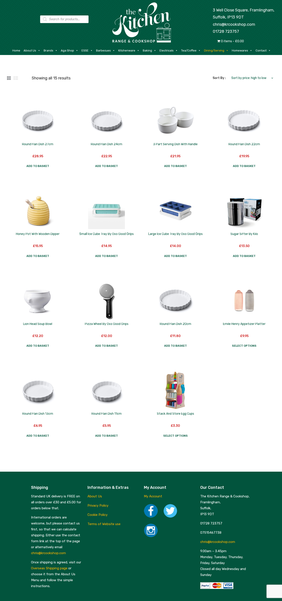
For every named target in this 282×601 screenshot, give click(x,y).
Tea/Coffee (189, 50)
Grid (9, 78)
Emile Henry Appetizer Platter (244, 324)
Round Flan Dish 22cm (244, 144)
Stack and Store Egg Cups (175, 414)
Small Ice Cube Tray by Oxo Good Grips (106, 234)
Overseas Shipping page (49, 568)
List (16, 78)
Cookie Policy (97, 515)
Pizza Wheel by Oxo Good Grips (106, 324)
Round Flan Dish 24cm (106, 144)
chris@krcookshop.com (234, 24)
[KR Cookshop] (141, 22)
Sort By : (219, 78)
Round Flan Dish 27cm (37, 144)
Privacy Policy (97, 506)
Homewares (240, 50)
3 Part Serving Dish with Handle (175, 144)
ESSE (85, 50)
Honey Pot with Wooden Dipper (37, 234)
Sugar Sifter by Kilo (244, 234)
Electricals (167, 50)
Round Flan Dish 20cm (175, 324)
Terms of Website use (104, 524)
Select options (244, 345)
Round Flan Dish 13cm (37, 414)
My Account (153, 496)
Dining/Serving (214, 50)
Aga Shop (67, 50)
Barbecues (103, 50)
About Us (30, 50)
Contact (261, 50)
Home (16, 50)
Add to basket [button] (37, 166)
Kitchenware (126, 50)
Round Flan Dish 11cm (106, 414)
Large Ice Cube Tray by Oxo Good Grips (175, 234)
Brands (48, 50)
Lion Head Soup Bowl (37, 324)
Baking (147, 50)
